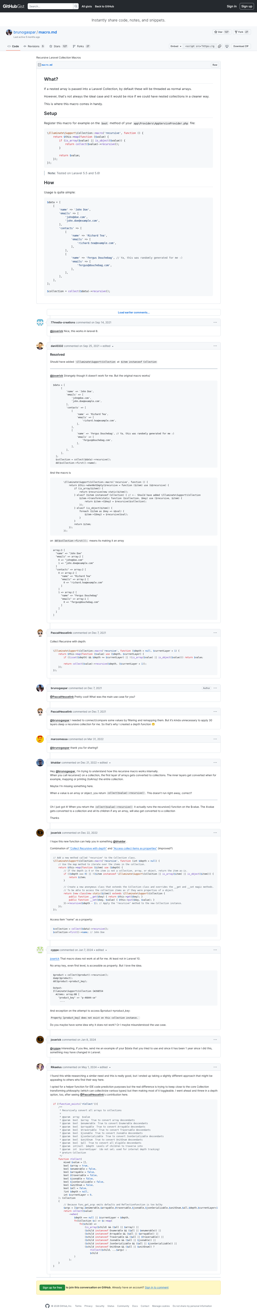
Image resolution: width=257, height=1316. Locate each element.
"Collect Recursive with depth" (88, 848)
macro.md (48, 32)
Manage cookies (161, 1306)
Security (100, 1306)
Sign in (232, 6)
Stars (60, 46)
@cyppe (55, 1048)
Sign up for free (52, 1287)
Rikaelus (56, 1067)
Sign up (246, 6)
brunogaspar (25, 32)
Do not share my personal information (192, 1306)
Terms (78, 1306)
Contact (145, 1306)
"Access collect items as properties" (135, 848)
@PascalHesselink (62, 696)
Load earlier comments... (134, 312)
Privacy (88, 1306)
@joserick (56, 331)
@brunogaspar (60, 720)
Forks (83, 46)
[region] (128, 186)
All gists (87, 6)
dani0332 (57, 345)
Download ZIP (241, 46)
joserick (56, 832)
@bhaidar (119, 841)
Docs (135, 1306)
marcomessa (59, 739)
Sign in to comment (157, 1287)
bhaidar (56, 762)
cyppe (55, 949)
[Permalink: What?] (41, 79)
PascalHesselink (61, 632)
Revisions (35, 46)
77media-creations (63, 322)
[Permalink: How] (41, 182)
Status (110, 1306)
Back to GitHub (104, 6)
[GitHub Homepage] (47, 1306)
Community (123, 1306)
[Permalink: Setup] (41, 113)
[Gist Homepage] (14, 6)
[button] (219, 46)
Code (15, 46)
